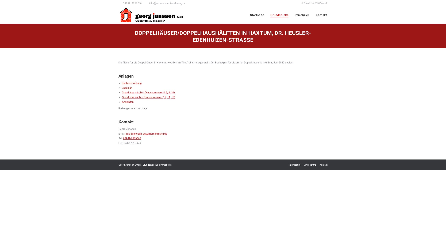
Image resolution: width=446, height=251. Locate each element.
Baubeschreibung (132, 83)
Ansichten (128, 102)
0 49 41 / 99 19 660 (132, 3)
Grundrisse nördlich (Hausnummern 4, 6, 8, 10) (148, 92)
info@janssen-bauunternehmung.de (167, 3)
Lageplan (127, 87)
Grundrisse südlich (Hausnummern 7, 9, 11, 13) (148, 97)
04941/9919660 (132, 138)
